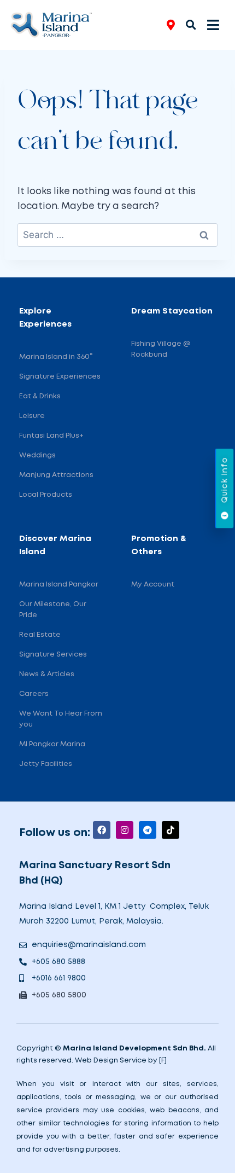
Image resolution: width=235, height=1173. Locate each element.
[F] (163, 1061)
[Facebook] (101, 830)
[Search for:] (117, 235)
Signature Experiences (60, 377)
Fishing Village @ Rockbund (161, 349)
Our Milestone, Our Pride (52, 609)
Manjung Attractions (56, 475)
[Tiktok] (170, 830)
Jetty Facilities (45, 764)
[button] (191, 24)
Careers (34, 694)
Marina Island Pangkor (58, 585)
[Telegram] (147, 830)
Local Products (45, 495)
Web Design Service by (116, 1061)
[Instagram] (124, 830)
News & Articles (46, 674)
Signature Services (53, 655)
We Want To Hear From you (60, 719)
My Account (152, 585)
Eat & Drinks (40, 396)
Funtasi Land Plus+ (51, 436)
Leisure (32, 416)
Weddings (37, 455)
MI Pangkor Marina (52, 744)
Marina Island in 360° (55, 357)
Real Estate (40, 635)
